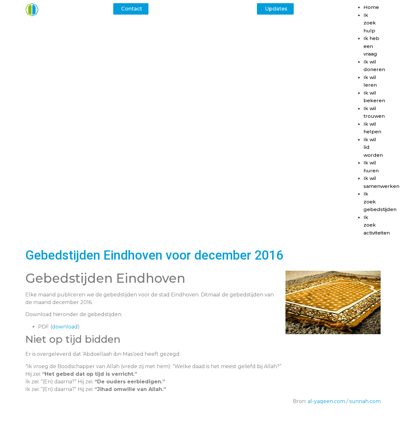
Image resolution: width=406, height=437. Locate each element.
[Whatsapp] (174, 424)
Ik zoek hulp (369, 23)
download (65, 327)
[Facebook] (193, 424)
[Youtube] (231, 424)
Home (371, 7)
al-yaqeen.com (326, 401)
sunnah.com (365, 401)
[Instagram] (212, 424)
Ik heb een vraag (371, 46)
